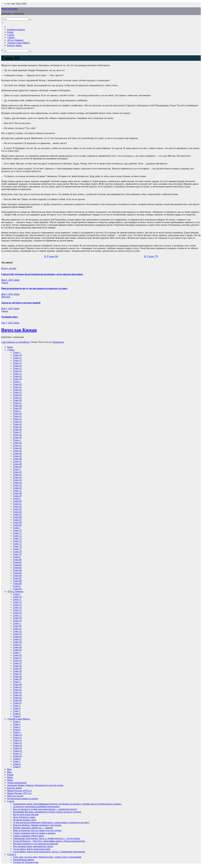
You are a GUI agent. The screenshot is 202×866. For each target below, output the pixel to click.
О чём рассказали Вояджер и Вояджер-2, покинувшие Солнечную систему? (51, 822)
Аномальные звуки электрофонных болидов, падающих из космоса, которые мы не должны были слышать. (67, 804)
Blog (9, 769)
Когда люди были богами (25, 814)
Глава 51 (17, 474)
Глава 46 (17, 458)
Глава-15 (17, 748)
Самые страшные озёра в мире (28, 835)
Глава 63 (17, 509)
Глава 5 (16, 469)
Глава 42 (17, 448)
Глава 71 (17, 533)
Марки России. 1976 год (19, 790)
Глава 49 (17, 466)
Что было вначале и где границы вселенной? (35, 843)
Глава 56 (17, 488)
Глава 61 (17, 503)
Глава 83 (17, 567)
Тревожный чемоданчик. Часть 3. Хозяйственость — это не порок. (46, 838)
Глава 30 (17, 413)
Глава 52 (17, 477)
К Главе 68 (51, 256)
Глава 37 (17, 432)
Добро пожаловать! (17, 782)
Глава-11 (17, 737)
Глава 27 (17, 403)
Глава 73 (17, 538)
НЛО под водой (15, 796)
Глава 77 (17, 549)
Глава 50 (17, 472)
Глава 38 (17, 434)
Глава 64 (17, 511)
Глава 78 (17, 551)
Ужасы (4, 282)
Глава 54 (17, 482)
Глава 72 (17, 535)
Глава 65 (17, 514)
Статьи (10, 34)
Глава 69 (17, 525)
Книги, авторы (8, 268)
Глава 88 (17, 580)
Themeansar (58, 342)
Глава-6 (17, 758)
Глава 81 (17, 562)
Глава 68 (17, 522)
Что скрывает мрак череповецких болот (33, 846)
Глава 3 (16, 411)
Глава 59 (17, 496)
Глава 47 (17, 461)
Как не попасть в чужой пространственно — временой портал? (45, 809)
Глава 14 (17, 365)
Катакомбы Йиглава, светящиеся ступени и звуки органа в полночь (47, 812)
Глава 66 (17, 517)
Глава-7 (17, 761)
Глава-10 (17, 735)
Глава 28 (17, 405)
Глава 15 (17, 368)
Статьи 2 (11, 854)
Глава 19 (17, 379)
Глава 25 (17, 397)
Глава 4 (16, 440)
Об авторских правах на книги (22, 798)
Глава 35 (17, 426)
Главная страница (16, 29)
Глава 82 (17, 565)
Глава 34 (17, 424)
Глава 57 (17, 490)
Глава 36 (17, 429)
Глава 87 (17, 578)
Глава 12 (17, 360)
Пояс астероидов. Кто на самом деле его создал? (37, 830)
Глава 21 (17, 387)
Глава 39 (17, 437)
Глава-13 (17, 742)
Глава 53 (17, 480)
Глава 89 (17, 583)
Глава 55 (17, 485)
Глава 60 (17, 501)
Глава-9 (17, 766)
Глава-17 (17, 753)
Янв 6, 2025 (7, 280)
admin (16, 280)
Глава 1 (16, 352)
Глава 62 (17, 506)
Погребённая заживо (23, 859)
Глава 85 (17, 573)
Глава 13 (17, 363)
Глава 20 (17, 384)
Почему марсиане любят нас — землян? (33, 827)
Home (10, 347)
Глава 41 (17, 445)
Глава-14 (17, 745)
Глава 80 (17, 559)
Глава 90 (17, 588)
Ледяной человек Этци (24, 819)
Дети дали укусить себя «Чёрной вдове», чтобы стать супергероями (47, 857)
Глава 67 (17, 519)
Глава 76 (17, 546)
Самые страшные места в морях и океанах (34, 833)
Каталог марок (14, 45)
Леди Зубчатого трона (24, 817)
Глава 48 (17, 464)
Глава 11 (17, 357)
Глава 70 (17, 530)
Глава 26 (17, 400)
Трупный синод (9, 317)
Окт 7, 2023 (7, 322)
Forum (10, 32)
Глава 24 (17, 395)
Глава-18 (17, 756)
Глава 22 (17, 389)
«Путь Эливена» (15, 40)
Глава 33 (17, 421)
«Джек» (11, 37)
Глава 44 (17, 453)
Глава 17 (17, 373)
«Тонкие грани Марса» (18, 719)
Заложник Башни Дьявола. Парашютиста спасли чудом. (35, 785)
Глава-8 (17, 764)
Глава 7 (16, 527)
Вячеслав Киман (9, 8)
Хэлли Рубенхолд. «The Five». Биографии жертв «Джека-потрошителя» (49, 841)
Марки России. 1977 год (19, 793)
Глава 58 (17, 493)
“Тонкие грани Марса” (18, 42)
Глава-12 (17, 740)
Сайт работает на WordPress (15, 342)
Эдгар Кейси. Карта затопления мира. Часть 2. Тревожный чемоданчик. (49, 851)
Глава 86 (17, 575)
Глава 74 (17, 541)
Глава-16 (17, 750)
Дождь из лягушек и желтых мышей (20, 302)
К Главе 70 (151, 256)
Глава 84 (17, 570)
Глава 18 (17, 376)
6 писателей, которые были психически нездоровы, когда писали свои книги (42, 274)
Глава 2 (16, 381)
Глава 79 (17, 554)
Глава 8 (16, 557)
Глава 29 (17, 408)
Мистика (5, 297)
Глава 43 (17, 450)
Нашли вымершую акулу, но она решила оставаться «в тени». (34, 288)
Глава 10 (17, 355)
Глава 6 (16, 498)
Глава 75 (17, 543)
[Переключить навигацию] (2, 22)
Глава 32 (17, 419)
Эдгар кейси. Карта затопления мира (31, 849)
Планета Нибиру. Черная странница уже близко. (37, 825)
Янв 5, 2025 (7, 308)
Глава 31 (17, 416)
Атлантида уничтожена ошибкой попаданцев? (36, 806)
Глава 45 (17, 456)
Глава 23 (17, 392)
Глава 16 (17, 371)
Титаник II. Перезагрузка (25, 862)
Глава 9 (16, 586)
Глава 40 (17, 442)
